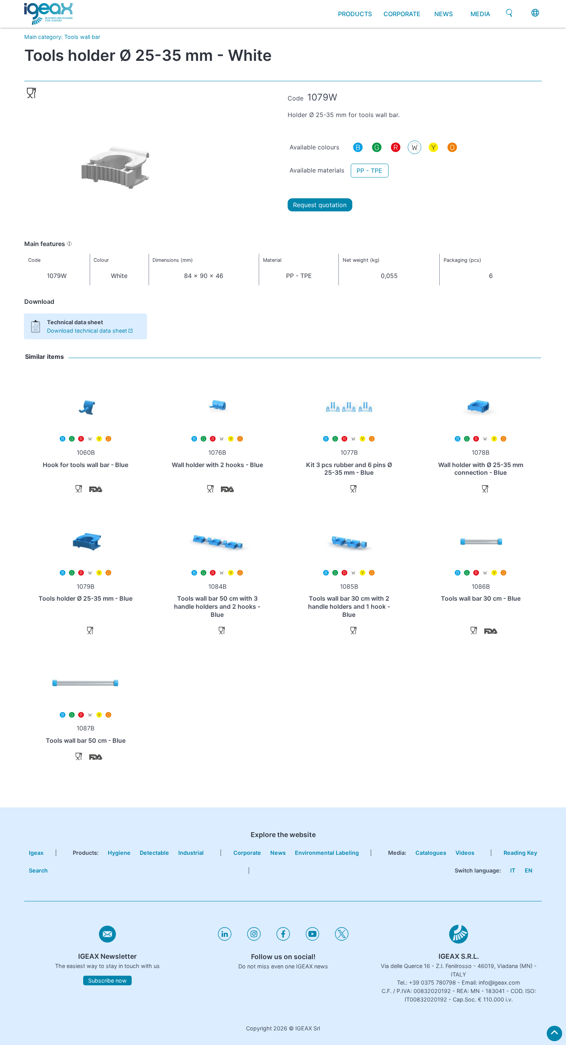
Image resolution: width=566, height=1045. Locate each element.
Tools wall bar (82, 36)
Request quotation (320, 205)
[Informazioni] (69, 244)
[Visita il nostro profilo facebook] (283, 938)
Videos (464, 852)
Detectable (154, 852)
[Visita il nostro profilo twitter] (341, 938)
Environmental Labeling (327, 852)
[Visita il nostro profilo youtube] (312, 938)
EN (529, 870)
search (38, 870)
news (443, 14)
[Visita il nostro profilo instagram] (254, 938)
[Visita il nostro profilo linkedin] (224, 938)
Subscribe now (107, 980)
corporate (401, 14)
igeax (36, 852)
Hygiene (119, 852)
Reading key (520, 852)
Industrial (191, 852)
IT (513, 870)
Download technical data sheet (87, 330)
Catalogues (430, 852)
